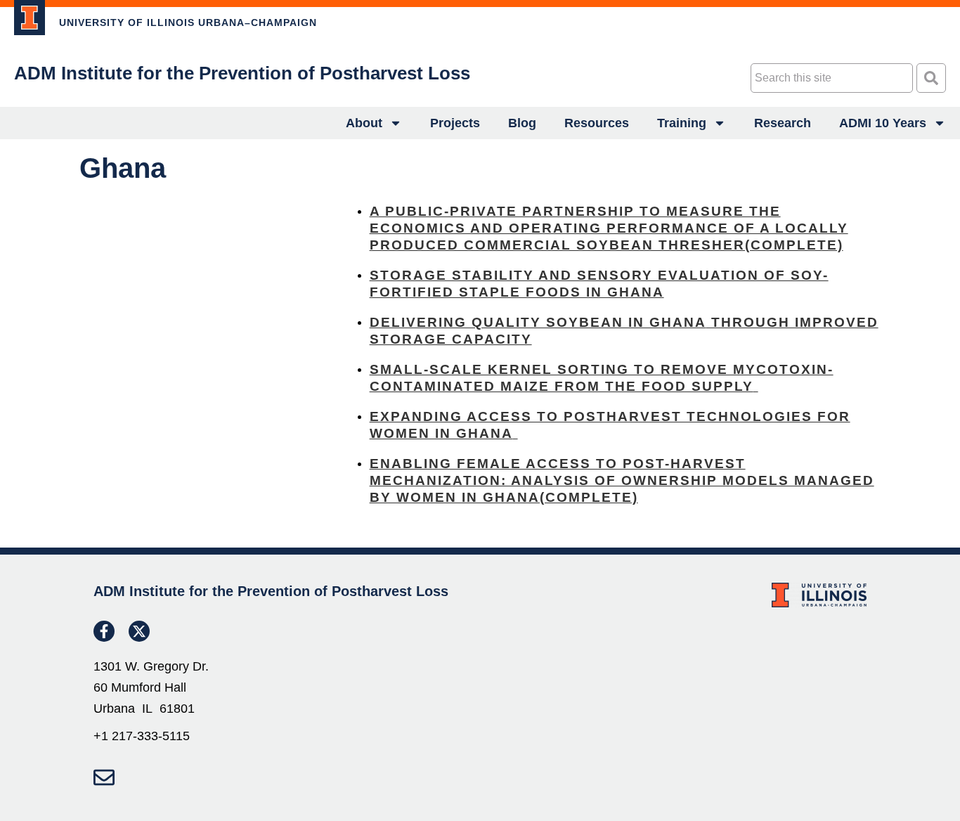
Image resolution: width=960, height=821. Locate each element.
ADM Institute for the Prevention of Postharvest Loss (242, 73)
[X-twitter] (139, 631)
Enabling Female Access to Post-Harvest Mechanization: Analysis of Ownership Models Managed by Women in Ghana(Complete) (622, 480)
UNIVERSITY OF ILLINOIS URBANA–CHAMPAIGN (188, 22)
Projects (455, 123)
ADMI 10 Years (882, 123)
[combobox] (832, 78)
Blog (522, 123)
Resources (596, 123)
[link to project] (29, 17)
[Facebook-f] (104, 631)
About (364, 123)
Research (782, 123)
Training (681, 123)
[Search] (931, 78)
